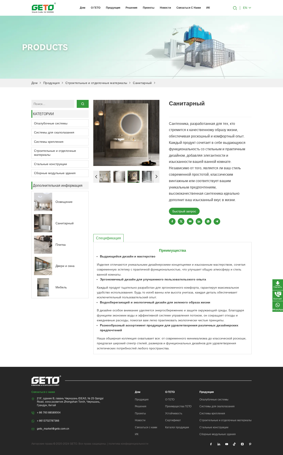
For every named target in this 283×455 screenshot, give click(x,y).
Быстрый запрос (184, 211)
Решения (131, 7)
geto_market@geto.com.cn (53, 428)
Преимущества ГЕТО (178, 406)
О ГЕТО (95, 7)
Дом (82, 7)
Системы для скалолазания (54, 132)
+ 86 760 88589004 (49, 412)
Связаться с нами (188, 7)
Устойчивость (173, 413)
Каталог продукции (177, 427)
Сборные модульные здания (55, 173)
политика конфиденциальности (128, 443)
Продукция (113, 7)
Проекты (148, 7)
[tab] (108, 238)
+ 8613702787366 (48, 420)
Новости (165, 7)
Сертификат (173, 420)
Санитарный (142, 83)
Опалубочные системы (50, 123)
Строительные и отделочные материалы (96, 83)
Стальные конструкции (50, 164)
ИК (208, 7)
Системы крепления (48, 141)
